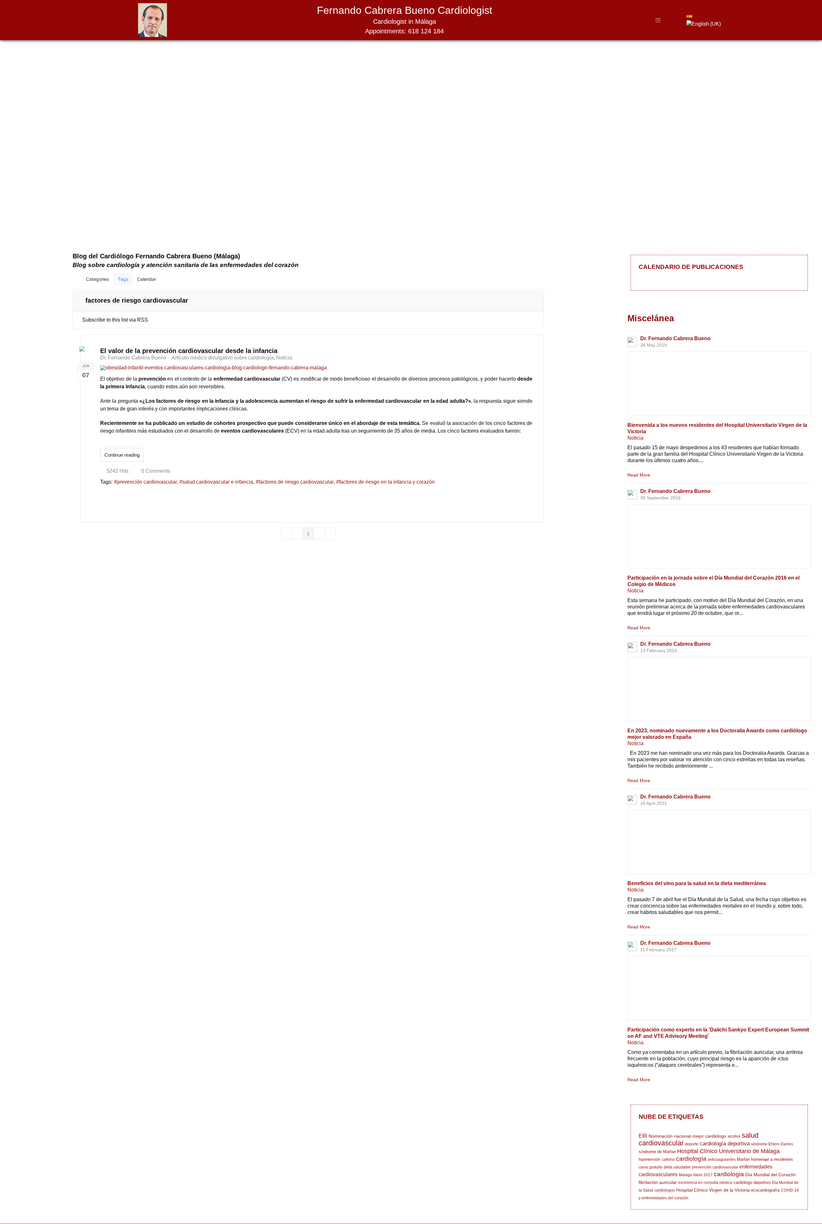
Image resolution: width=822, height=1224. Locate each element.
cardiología (691, 1158)
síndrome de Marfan (657, 1151)
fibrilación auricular (658, 1182)
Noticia (284, 357)
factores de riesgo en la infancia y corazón (387, 482)
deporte (691, 1144)
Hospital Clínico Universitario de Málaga (728, 1151)
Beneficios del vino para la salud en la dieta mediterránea (696, 883)
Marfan (743, 1159)
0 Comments (155, 471)
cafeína (668, 1159)
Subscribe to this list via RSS (115, 320)
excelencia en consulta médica (705, 1182)
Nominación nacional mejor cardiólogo (687, 1136)
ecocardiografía (765, 1190)
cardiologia (729, 1174)
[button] (512, 279)
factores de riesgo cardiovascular (296, 482)
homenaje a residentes (772, 1159)
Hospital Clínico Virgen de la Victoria (713, 1190)
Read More (638, 475)
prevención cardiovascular (147, 482)
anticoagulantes (722, 1159)
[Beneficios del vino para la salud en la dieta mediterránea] (719, 842)
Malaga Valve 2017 (696, 1175)
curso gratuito (650, 1167)
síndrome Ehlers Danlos (772, 1144)
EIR (643, 1136)
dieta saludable (677, 1167)
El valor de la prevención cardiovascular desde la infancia (188, 350)
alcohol (734, 1136)
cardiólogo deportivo (752, 1182)
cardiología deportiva (725, 1144)
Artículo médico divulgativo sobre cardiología (222, 357)
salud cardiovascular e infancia (217, 482)
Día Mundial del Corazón (770, 1174)
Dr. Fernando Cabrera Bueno (133, 357)
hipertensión (649, 1159)
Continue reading (122, 455)
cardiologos (664, 1190)
